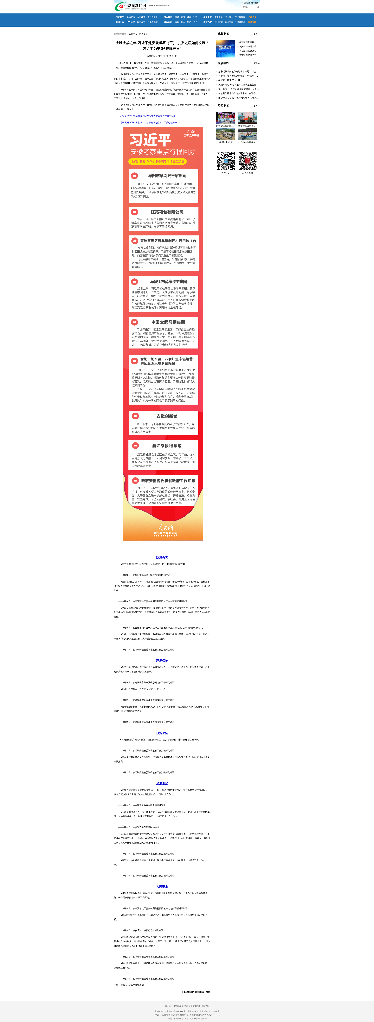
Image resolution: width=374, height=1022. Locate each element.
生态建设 (141, 17)
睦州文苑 (219, 22)
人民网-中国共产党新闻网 (131, 985)
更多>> (257, 34)
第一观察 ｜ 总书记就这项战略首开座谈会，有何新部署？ (246, 89)
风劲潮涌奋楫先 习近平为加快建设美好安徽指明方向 (243, 84)
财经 (177, 17)
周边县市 (141, 22)
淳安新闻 (120, 17)
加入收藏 (254, 3)
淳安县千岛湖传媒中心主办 (158, 6)
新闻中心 (133, 34)
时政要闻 (143, 34)
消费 (195, 17)
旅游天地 (120, 22)
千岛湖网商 (240, 17)
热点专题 (229, 22)
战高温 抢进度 (226, 142)
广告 (195, 22)
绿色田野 (208, 17)
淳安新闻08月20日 (249, 42)
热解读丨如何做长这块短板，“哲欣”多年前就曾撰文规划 (245, 76)
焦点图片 (131, 17)
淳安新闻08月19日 (249, 46)
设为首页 (247, 3)
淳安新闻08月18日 (249, 51)
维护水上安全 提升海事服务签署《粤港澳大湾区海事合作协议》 (249, 98)
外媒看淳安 (152, 22)
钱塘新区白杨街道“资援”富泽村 (247, 125)
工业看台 (219, 17)
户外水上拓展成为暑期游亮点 (247, 142)
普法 (189, 22)
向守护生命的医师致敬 (225, 125)
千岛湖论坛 (240, 22)
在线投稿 (252, 22)
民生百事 (131, 22)
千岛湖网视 (152, 17)
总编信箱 (252, 17)
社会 (183, 22)
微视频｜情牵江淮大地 (229, 80)
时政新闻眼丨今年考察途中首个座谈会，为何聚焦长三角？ (246, 93)
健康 (189, 17)
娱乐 (183, 17)
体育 (177, 22)
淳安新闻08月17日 (249, 55)
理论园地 (229, 17)
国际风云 (168, 22)
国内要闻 (168, 17)
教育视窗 (208, 22)
